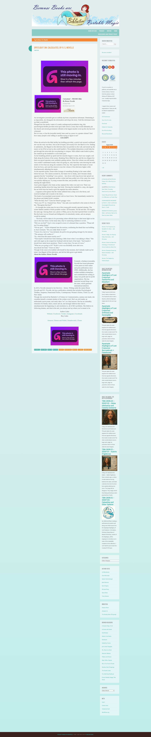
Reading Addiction (88, 349)
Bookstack (104, 639)
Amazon (50, 320)
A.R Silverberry (105, 572)
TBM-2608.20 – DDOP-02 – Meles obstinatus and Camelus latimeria (109, 404)
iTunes (79, 320)
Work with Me (92, 31)
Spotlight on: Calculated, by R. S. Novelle (54, 47)
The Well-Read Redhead (108, 674)
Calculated (74, 349)
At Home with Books (107, 629)
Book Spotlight (68, 349)
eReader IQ (105, 611)
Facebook (56, 314)
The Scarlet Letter (106, 670)
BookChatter (105, 633)
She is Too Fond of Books (108, 663)
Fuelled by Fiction (106, 643)
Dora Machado (105, 575)
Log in (103, 702)
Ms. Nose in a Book (107, 650)
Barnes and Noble (60, 320)
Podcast (101, 31)
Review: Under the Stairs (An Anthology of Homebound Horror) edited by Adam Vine (109, 245)
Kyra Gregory (105, 585)
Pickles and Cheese (106, 656)
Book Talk (50, 349)
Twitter (63, 314)
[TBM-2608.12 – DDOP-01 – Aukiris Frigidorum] (109, 470)
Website (49, 314)
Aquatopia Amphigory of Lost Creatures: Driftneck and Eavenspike (109, 310)
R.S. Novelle (80, 349)
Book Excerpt (44, 349)
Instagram (70, 314)
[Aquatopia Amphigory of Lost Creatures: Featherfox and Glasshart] (109, 290)
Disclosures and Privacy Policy (107, 34)
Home (115, 31)
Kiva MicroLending (106, 130)
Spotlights (55, 349)
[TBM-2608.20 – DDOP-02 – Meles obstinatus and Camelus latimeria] (109, 424)
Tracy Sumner (105, 596)
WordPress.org (105, 712)
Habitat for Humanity (107, 127)
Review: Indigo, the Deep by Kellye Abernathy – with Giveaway (109, 237)
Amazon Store (105, 607)
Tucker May (105, 195)
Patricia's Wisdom (106, 653)
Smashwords (72, 320)
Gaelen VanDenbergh (107, 579)
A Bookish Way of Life (107, 626)
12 (109, 155)
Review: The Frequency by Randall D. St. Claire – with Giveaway (108, 229)
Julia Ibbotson (105, 582)
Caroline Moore (89, 734)
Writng (109, 31)
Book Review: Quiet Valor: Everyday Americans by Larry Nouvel (108, 189)
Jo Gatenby (104, 179)
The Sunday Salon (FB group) (109, 614)
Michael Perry (105, 589)
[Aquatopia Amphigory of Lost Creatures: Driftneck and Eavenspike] (109, 323)
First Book (104, 123)
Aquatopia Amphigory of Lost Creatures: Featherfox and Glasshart (109, 277)
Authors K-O (37, 349)
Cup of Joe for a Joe (106, 120)
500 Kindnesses (106, 116)
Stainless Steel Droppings (108, 667)
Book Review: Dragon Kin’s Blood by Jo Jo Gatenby (109, 181)
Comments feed (106, 709)
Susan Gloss (105, 592)
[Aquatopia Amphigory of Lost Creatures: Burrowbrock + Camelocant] (109, 369)
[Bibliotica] (75, 28)
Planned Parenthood (107, 133)
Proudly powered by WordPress (65, 734)
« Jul (103, 167)
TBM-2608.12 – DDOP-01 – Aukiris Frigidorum (109, 451)
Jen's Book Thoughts (107, 646)
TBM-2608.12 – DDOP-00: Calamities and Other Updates (108, 501)
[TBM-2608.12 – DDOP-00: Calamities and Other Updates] (108, 518)
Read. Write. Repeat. (107, 660)
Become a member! (107, 52)
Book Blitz (61, 349)
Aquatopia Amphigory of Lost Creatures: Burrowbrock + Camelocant (109, 348)
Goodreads (78, 314)
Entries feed (105, 705)
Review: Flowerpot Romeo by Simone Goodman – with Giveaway (109, 253)
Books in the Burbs (106, 636)
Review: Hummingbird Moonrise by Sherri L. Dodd (109, 205)
